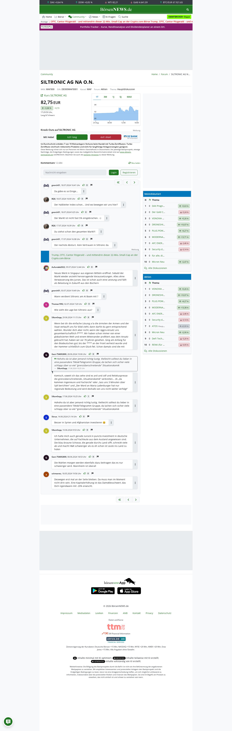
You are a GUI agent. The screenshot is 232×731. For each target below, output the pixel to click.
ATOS (155, 326)
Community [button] (78, 16)
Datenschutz (164, 613)
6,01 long (72, 137)
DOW (85, 2)
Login (114, 172)
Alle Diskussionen (157, 268)
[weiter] (134, 182)
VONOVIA (157, 218)
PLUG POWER (159, 230)
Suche (125, 16)
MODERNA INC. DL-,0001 (165, 236)
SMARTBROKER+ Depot (179, 16)
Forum (164, 74)
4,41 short (106, 137)
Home (49, 16)
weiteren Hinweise (91, 154)
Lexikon (99, 613)
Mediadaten (83, 613)
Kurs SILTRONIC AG (55, 95)
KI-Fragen (111, 16)
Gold (140, 2)
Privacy (149, 613)
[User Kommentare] (8, 721)
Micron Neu (158, 261)
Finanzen (113, 613)
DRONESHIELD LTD (162, 224)
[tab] (97, 97)
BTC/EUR (172, 2)
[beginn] (118, 182)
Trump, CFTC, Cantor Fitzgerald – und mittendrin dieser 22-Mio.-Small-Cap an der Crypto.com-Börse (95, 256)
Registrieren (129, 172)
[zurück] (127, 182)
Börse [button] (61, 16)
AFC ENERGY (158, 243)
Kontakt (137, 613)
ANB (125, 613)
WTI (112, 2)
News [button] (95, 16)
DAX (56, 2)
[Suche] (187, 9)
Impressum (66, 613)
